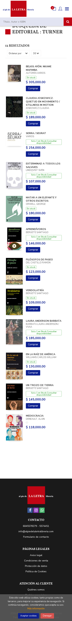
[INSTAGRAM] (36, 510)
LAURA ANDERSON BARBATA (43, 321)
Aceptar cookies (28, 615)
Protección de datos (36, 566)
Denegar (47, 615)
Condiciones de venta (36, 560)
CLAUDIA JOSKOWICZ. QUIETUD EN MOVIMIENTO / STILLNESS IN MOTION (43, 101)
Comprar (33, 88)
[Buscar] (68, 21)
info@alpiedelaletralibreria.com (36, 531)
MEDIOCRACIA (35, 415)
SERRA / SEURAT (36, 133)
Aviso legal (36, 555)
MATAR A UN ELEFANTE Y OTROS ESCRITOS (41, 199)
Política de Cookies (36, 571)
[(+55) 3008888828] (42, 510)
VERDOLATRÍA (35, 290)
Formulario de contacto (36, 537)
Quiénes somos (36, 589)
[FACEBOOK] (30, 510)
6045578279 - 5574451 (36, 526)
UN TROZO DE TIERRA (39, 385)
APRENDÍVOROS (36, 229)
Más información (36, 608)
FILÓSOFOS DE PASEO (39, 259)
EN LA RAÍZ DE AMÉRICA (40, 354)
